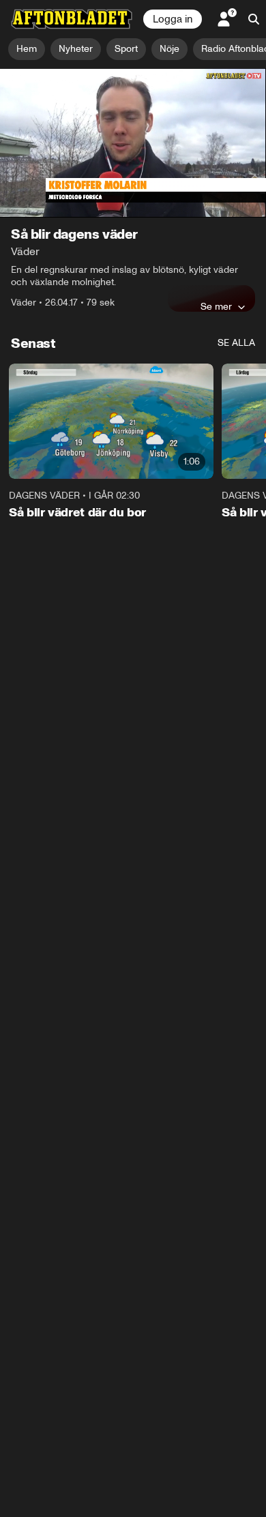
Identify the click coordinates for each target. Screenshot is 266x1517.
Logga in (172, 19)
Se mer (216, 306)
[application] (133, 143)
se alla (236, 343)
